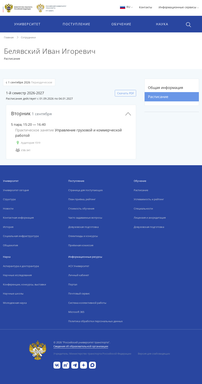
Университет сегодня (16, 190)
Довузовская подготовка (83, 227)
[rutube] (65, 365)
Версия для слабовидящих (154, 353)
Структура (9, 199)
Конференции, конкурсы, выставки (24, 284)
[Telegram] (74, 365)
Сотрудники (28, 37)
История (8, 227)
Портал (72, 284)
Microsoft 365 (76, 312)
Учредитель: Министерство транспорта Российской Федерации (92, 353)
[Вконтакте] (56, 365)
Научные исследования (17, 275)
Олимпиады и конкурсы (83, 236)
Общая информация (165, 87)
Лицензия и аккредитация (150, 217)
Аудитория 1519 (30, 142)
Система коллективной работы (87, 303)
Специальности (143, 208)
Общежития (10, 245)
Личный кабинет (78, 275)
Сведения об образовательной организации (80, 346)
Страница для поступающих (85, 190)
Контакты (145, 7)
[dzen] (83, 365)
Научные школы (13, 293)
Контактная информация (18, 217)
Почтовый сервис (79, 293)
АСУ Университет (78, 266)
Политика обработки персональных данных (95, 321)
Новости (8, 208)
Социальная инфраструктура (21, 236)
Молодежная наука (15, 303)
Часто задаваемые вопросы (85, 217)
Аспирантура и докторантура (21, 266)
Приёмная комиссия (80, 245)
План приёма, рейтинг (82, 199)
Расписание (158, 96)
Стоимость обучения (81, 208)
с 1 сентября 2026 (29, 82)
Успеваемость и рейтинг (149, 199)
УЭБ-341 (26, 150)
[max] (92, 365)
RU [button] (128, 7)
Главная (9, 37)
